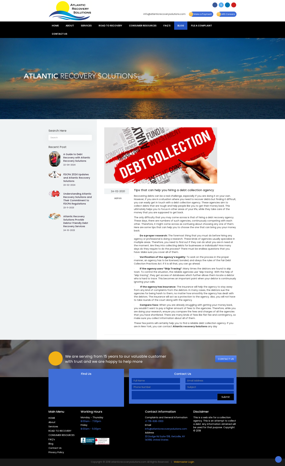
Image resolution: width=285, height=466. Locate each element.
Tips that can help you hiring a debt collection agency (174, 190)
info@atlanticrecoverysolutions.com (164, 14)
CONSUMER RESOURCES (143, 25)
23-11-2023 (68, 207)
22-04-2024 (69, 164)
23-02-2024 (69, 185)
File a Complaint (201, 25)
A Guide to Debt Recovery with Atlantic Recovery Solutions (76, 158)
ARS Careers (228, 14)
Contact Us (59, 34)
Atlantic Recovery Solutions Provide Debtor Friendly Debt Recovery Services (75, 221)
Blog (180, 25)
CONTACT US (226, 359)
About (70, 25)
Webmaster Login (184, 462)
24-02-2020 (117, 191)
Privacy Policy (56, 452)
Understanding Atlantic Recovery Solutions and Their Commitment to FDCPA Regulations (77, 198)
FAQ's (167, 25)
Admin (118, 198)
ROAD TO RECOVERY (110, 25)
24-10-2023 (69, 230)
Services (86, 25)
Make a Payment (202, 14)
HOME (55, 25)
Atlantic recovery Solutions (190, 326)
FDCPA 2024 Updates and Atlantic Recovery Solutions (76, 178)
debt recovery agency (221, 217)
